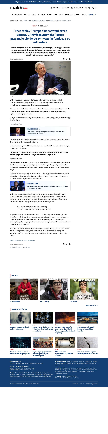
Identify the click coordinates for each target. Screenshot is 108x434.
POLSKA (27, 15)
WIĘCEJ (91, 15)
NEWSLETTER (78, 8)
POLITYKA (69, 15)
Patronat (75, 384)
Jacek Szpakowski (18, 59)
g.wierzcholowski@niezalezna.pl (34, 363)
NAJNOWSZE (17, 15)
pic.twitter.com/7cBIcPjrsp (38, 207)
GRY (55, 15)
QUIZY (61, 15)
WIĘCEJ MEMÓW (91, 305)
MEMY (49, 15)
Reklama (82, 384)
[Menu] (96, 8)
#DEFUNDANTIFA (23, 207)
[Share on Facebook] (63, 59)
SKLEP (67, 8)
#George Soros (19, 240)
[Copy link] (70, 59)
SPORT (77, 15)
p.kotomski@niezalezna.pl (26, 370)
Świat (21, 20)
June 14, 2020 (46, 209)
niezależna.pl (14, 20)
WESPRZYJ (56, 8)
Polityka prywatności (92, 384)
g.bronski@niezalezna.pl (27, 368)
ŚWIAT (34, 15)
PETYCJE (41, 15)
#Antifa (12, 240)
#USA (25, 240)
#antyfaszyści (31, 240)
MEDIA (84, 15)
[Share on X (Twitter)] (67, 59)
